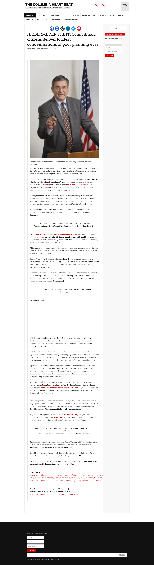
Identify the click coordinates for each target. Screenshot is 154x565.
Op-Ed (112, 15)
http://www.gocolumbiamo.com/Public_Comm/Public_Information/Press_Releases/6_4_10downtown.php (69, 475)
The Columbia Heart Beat (42, 559)
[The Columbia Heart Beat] (49, 5)
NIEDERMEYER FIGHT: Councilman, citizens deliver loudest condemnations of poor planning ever (62, 39)
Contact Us (42, 20)
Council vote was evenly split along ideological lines (55, 234)
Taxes (120, 15)
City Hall (42, 15)
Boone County (55, 15)
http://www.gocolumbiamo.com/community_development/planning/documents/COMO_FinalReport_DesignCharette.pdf (75, 480)
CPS (66, 15)
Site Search (55, 20)
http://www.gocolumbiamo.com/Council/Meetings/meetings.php (54, 494)
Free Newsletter (71, 20)
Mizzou (103, 15)
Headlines (30, 15)
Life (95, 15)
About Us (30, 20)
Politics (75, 15)
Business (86, 15)
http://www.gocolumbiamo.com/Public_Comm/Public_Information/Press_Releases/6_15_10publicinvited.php (70, 478)
